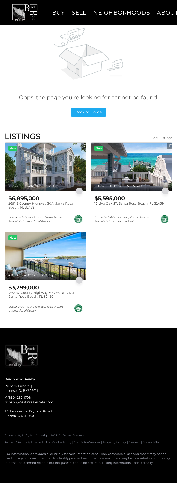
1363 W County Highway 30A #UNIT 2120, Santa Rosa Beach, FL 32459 (41, 295)
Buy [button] (58, 12)
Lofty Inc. (28, 435)
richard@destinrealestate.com (29, 402)
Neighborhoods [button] (121, 12)
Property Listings (115, 442)
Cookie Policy (61, 442)
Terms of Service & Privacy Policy (27, 442)
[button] (25, 12)
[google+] (77, 470)
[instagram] (50, 470)
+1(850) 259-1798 (18, 397)
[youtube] (63, 470)
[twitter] (36, 470)
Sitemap (134, 442)
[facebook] (10, 470)
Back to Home (88, 112)
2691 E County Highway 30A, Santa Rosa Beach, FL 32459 (40, 205)
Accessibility (151, 442)
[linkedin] (23, 470)
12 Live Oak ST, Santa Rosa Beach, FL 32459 (129, 203)
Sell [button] (79, 12)
